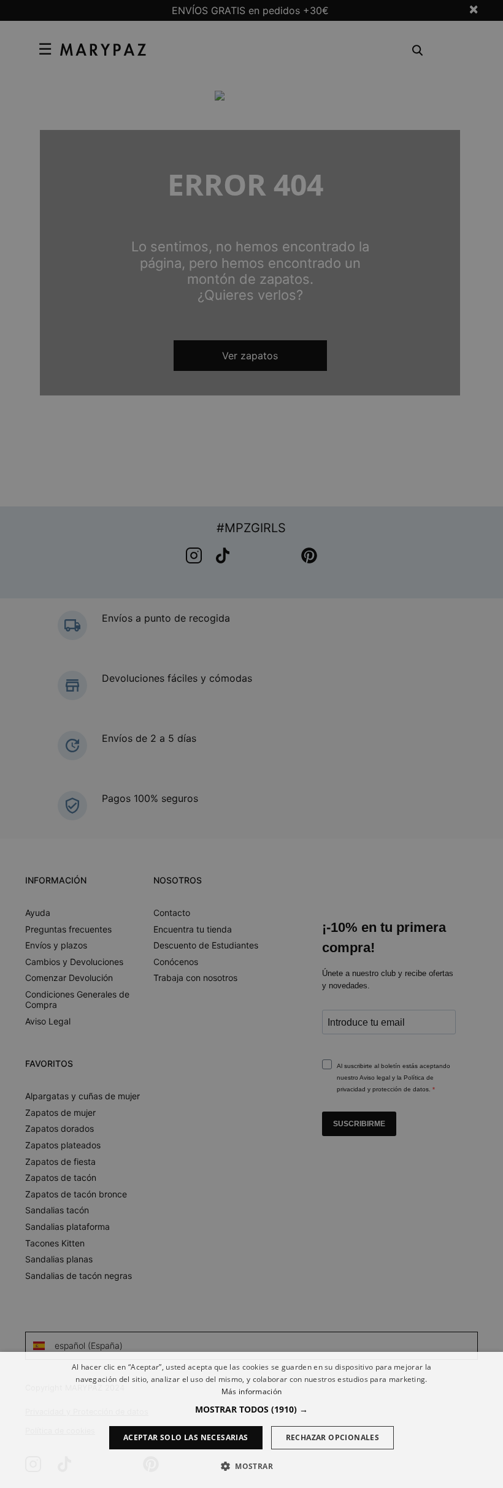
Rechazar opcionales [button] (333, 1437)
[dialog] (251, 1420)
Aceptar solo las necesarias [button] (185, 1437)
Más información (251, 1391)
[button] (251, 1409)
